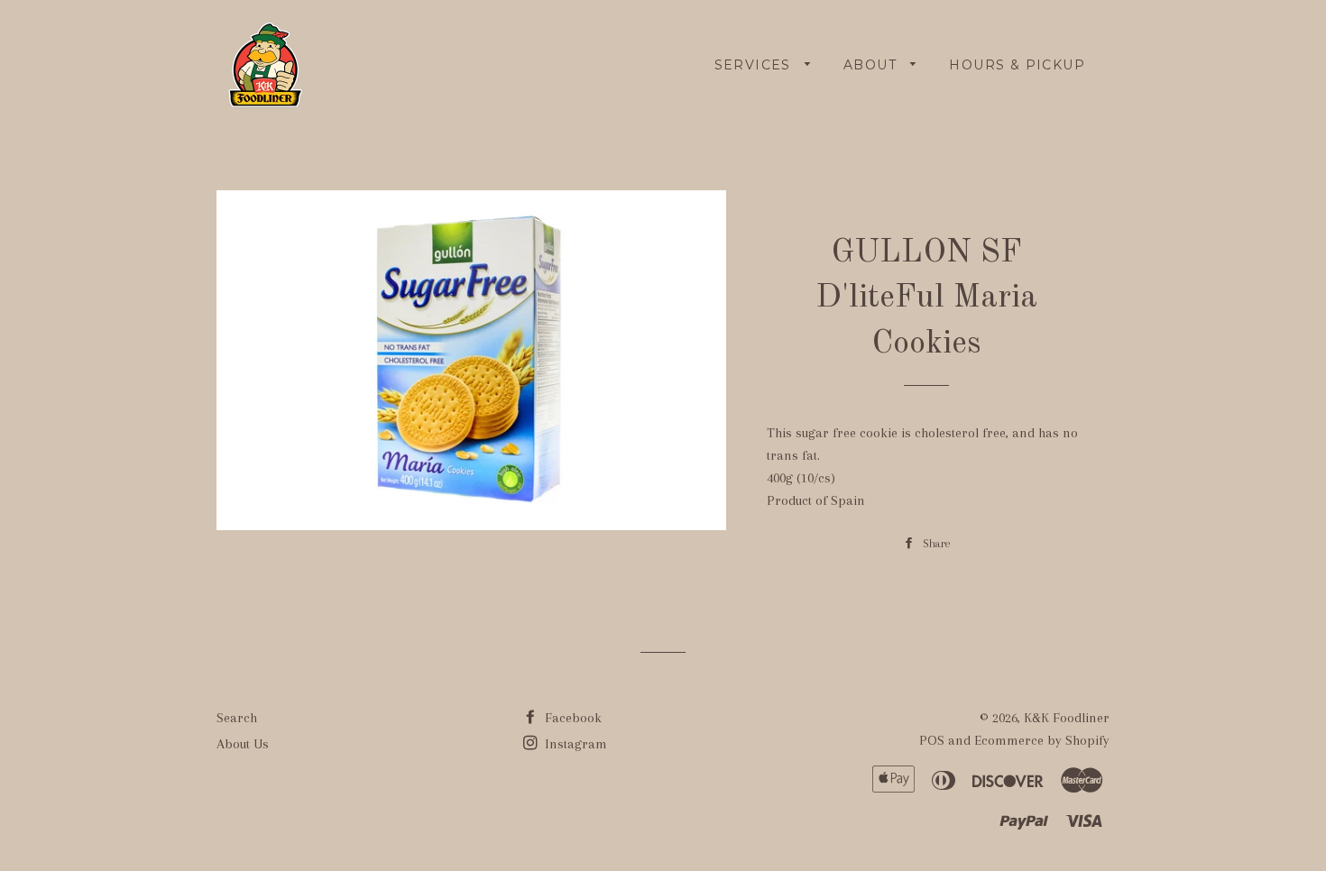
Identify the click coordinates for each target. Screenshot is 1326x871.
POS (931, 740)
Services (755, 65)
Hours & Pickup (1017, 65)
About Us (242, 744)
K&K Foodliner (1067, 718)
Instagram (574, 744)
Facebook (571, 718)
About (872, 65)
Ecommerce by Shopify (1042, 740)
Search (236, 718)
